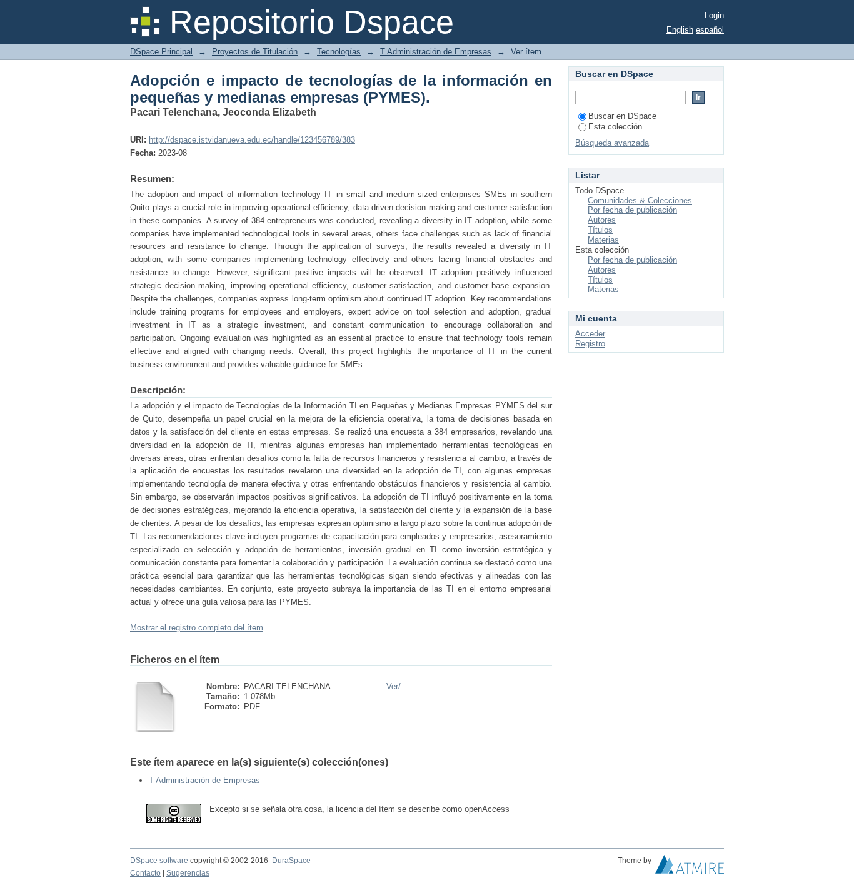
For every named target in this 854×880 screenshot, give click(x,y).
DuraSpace (291, 860)
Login (714, 15)
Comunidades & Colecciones (640, 200)
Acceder (590, 333)
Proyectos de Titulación (255, 51)
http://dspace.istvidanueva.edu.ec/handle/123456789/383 (252, 139)
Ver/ (393, 686)
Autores (602, 220)
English (679, 29)
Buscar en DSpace (622, 116)
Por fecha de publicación (632, 210)
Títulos (600, 230)
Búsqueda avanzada (612, 143)
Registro (590, 343)
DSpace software (159, 860)
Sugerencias (187, 873)
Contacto (145, 873)
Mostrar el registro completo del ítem (196, 627)
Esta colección (615, 126)
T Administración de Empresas (435, 51)
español (710, 29)
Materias (603, 240)
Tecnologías (339, 51)
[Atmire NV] (689, 867)
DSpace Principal (161, 51)
